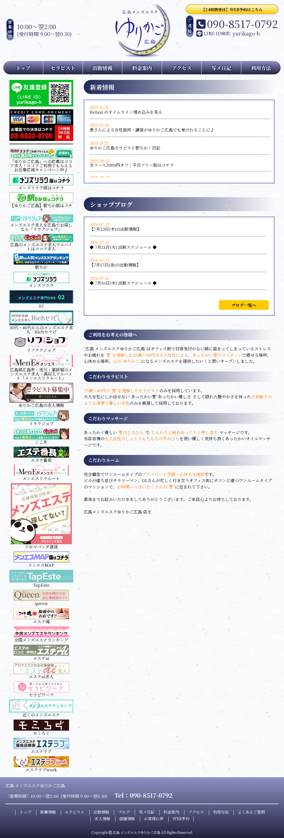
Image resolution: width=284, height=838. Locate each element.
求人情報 (102, 818)
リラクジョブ (41, 423)
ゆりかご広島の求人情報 (41, 405)
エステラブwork (41, 770)
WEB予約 (181, 818)
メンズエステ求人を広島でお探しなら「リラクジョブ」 (41, 227)
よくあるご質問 (251, 812)
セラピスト (62, 67)
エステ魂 (41, 621)
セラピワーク (41, 695)
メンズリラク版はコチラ (41, 188)
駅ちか (41, 267)
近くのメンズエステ (41, 715)
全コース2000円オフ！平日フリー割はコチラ (132, 165)
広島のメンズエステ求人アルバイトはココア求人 (41, 247)
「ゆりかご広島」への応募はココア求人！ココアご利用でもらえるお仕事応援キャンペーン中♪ (41, 165)
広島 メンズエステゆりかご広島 (136, 832)
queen (41, 603)
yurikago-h (246, 33)
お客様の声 (153, 818)
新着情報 (48, 812)
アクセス (182, 67)
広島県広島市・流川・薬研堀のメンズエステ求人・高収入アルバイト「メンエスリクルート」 (41, 374)
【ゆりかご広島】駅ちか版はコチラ (41, 207)
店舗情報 (127, 818)
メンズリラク (41, 285)
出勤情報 (102, 67)
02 (41, 306)
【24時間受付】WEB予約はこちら (232, 9)
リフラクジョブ (41, 350)
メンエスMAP (41, 565)
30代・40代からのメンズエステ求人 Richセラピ (41, 330)
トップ (23, 67)
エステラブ (41, 751)
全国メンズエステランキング (41, 640)
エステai (41, 658)
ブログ (124, 812)
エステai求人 (41, 676)
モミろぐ (41, 733)
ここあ (41, 442)
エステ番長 (41, 460)
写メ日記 (221, 67)
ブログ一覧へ (243, 305)
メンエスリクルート (41, 478)
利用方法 (261, 67)
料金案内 (142, 67)
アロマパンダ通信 (41, 547)
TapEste (41, 585)
